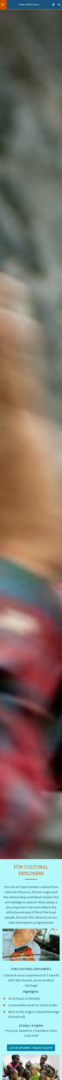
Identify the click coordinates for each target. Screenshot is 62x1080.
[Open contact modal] (58, 3)
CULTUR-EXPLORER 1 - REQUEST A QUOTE (31, 1047)
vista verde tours (28, 4)
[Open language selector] (53, 4)
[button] (2, 4)
